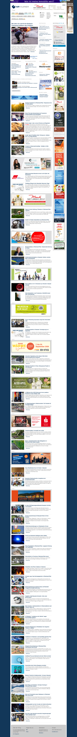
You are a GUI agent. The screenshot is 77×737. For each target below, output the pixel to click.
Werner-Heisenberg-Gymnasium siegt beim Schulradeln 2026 (37, 320)
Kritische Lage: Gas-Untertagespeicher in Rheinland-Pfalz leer (38, 577)
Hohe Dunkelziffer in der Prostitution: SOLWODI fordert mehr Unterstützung (37, 293)
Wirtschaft (21, 12)
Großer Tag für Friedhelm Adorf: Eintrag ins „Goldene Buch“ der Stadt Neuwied (37, 135)
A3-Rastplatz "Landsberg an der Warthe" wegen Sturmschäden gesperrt (36, 617)
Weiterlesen (33, 51)
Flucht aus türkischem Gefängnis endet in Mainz (36, 535)
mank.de (56, 45)
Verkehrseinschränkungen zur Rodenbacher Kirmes (36, 526)
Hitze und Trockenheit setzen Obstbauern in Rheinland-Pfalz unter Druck (37, 695)
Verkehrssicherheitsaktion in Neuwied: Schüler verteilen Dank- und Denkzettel (37, 258)
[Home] (12, 10)
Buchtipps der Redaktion (44, 95)
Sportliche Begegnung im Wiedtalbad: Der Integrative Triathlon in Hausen (37, 627)
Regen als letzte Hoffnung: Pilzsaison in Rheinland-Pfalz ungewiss (38, 210)
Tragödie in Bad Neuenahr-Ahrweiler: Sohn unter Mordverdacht (36, 596)
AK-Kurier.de (42, 14)
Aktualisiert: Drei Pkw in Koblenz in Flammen (35, 566)
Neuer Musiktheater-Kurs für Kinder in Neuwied (36, 468)
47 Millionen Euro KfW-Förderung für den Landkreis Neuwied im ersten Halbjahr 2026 (36, 393)
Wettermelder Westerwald (59, 43)
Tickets (55, 15)
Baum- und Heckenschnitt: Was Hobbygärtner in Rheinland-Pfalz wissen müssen (36, 441)
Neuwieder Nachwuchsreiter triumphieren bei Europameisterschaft (45, 52)
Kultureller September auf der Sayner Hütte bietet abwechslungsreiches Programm (36, 356)
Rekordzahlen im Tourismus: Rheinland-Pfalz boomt (37, 556)
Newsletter (41, 17)
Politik (16, 12)
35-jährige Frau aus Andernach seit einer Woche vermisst (45, 34)
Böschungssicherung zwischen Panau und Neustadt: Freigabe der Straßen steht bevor (37, 587)
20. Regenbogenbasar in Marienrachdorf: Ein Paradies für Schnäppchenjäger (38, 404)
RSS (27, 729)
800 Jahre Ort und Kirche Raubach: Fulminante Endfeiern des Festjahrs (22, 24)
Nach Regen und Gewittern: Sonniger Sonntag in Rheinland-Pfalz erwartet (36, 685)
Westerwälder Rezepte (43, 94)
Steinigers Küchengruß (44, 96)
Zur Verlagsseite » (16, 733)
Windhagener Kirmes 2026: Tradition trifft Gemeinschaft (27, 87)
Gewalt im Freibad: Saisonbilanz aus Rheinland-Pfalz (37, 219)
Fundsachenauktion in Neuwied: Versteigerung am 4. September (37, 330)
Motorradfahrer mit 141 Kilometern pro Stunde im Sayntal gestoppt (44, 28)
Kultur (29, 12)
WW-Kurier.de (42, 15)
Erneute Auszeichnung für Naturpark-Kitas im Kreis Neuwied (36, 516)
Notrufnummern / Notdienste (45, 74)
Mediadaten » (41, 732)
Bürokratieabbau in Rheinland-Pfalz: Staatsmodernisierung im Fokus (38, 247)
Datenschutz (49, 15)
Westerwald (15, 18)
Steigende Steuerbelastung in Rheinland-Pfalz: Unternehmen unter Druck (35, 646)
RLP (33, 12)
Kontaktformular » (55, 731)
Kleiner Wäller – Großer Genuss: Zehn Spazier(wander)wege (16, 73)
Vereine (26, 12)
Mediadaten (48, 14)
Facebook (42, 12)
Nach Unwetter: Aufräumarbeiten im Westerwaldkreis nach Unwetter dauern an (38, 606)
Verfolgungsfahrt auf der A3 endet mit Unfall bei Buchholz (38, 704)
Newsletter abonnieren (43, 75)
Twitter (27, 731)
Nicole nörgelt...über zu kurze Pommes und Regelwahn (37, 123)
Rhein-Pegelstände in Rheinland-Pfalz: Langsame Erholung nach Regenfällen (38, 546)
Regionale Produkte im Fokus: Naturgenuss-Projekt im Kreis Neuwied (37, 366)
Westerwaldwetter (58, 42)
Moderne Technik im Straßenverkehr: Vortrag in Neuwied (38, 675)
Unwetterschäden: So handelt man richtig (34, 430)
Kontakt (48, 18)
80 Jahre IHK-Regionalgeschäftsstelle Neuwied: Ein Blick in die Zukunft (38, 506)
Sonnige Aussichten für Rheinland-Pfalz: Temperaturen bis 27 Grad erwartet (38, 103)
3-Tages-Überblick (59, 40)
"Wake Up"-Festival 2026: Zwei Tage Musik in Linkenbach (27, 83)
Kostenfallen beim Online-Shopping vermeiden (35, 665)
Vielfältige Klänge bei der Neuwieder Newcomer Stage (37, 183)
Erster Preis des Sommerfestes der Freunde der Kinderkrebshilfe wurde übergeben (36, 114)
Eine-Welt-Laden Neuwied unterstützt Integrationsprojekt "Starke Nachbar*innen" (38, 714)
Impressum (48, 17)
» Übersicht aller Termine (16, 90)
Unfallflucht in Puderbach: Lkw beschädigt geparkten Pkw (45, 45)
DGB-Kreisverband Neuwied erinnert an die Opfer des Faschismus (37, 174)
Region (13, 12)
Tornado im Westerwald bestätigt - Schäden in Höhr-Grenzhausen (37, 146)
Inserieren (48, 12)
